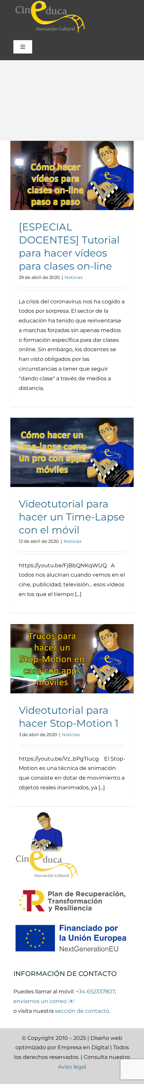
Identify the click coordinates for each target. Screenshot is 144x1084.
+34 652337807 (95, 991)
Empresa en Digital (83, 1047)
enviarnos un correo (40, 1001)
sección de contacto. (82, 1011)
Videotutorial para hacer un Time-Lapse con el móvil (72, 517)
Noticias (73, 277)
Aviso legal (72, 1067)
